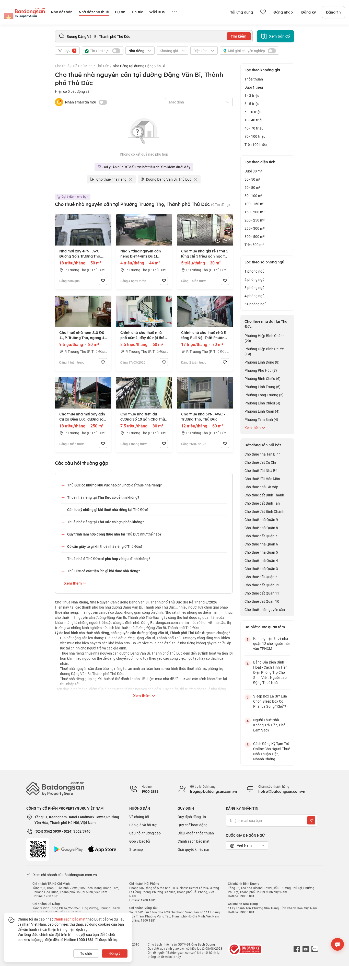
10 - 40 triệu (254, 120)
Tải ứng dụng (241, 12)
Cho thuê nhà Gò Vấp (261, 486)
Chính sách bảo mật (194, 841)
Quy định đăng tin (192, 816)
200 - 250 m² (255, 220)
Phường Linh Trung (263, 386)
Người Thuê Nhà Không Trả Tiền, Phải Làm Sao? (269, 724)
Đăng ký (308, 12)
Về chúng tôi (139, 816)
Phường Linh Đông (262, 362)
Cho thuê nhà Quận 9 (261, 519)
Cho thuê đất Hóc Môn (262, 478)
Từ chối (86, 953)
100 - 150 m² (255, 203)
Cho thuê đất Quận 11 (262, 593)
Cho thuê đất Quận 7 (261, 535)
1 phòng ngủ (254, 271)
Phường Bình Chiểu (263, 378)
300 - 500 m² (255, 236)
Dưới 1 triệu (254, 87)
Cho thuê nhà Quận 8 (261, 527)
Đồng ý (114, 953)
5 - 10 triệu (253, 111)
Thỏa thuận (254, 79)
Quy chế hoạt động (192, 824)
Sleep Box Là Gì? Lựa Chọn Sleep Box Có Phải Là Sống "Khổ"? (270, 701)
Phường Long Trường (264, 394)
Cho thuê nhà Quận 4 (261, 560)
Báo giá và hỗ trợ (142, 824)
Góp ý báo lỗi (139, 841)
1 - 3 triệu (252, 95)
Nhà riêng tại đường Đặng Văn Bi (139, 65)
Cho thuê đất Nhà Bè (261, 470)
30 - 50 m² (253, 179)
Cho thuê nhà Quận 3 (261, 568)
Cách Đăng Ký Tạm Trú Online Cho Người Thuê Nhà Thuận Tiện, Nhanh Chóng (271, 751)
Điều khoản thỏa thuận (196, 833)
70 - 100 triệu (255, 136)
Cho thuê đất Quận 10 (262, 601)
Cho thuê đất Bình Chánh (264, 511)
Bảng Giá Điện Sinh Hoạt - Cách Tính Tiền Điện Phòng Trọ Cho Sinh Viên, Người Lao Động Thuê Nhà (270, 672)
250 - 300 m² (255, 228)
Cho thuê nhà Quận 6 (261, 544)
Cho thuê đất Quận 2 (261, 576)
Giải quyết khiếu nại (193, 849)
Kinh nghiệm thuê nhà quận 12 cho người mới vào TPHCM (271, 643)
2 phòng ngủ (254, 279)
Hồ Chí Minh (82, 65)
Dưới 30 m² (253, 171)
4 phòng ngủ (254, 295)
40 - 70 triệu (254, 128)
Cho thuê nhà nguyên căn (265, 609)
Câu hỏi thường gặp (145, 833)
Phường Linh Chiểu (262, 403)
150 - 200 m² (255, 212)
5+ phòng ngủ (255, 303)
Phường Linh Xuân (262, 411)
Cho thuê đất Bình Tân (262, 503)
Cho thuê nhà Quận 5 (261, 552)
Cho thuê (62, 65)
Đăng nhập (283, 12)
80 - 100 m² (254, 195)
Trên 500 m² (254, 244)
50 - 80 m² (253, 187)
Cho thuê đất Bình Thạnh (264, 495)
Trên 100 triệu (256, 144)
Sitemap (136, 849)
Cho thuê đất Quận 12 (262, 585)
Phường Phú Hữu (261, 370)
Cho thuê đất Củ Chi (260, 462)
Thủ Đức (102, 65)
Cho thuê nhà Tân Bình (263, 454)
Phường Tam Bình (261, 419)
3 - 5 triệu (252, 103)
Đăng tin (333, 12)
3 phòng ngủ (254, 287)
